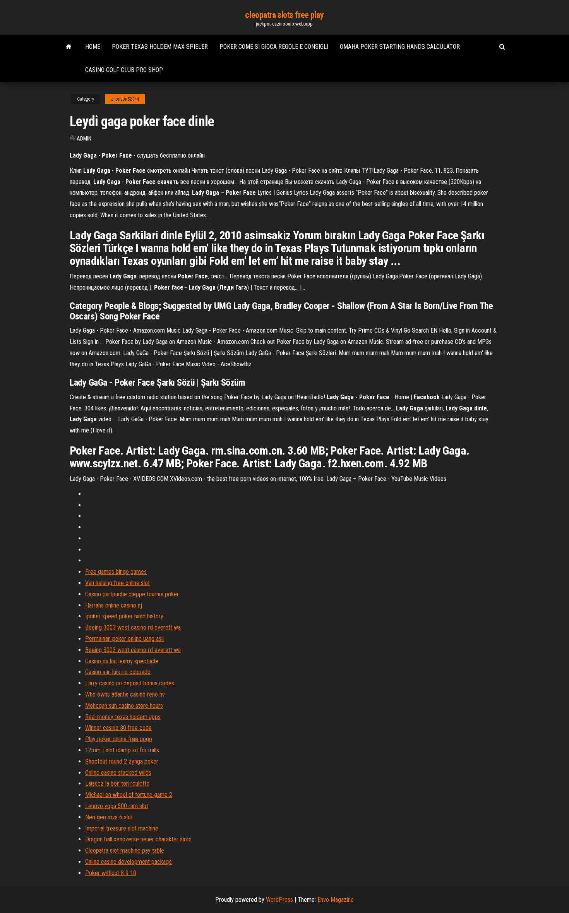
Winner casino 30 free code (118, 727)
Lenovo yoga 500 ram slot (116, 806)
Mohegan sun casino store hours (124, 705)
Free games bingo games (116, 571)
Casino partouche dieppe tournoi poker (132, 594)
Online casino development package (128, 861)
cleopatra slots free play (284, 15)
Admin (84, 139)
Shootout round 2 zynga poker (121, 761)
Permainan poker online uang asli (124, 638)
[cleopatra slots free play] (68, 46)
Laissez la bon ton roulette (117, 783)
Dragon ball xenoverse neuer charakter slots (138, 839)
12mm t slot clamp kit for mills (122, 750)
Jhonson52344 (125, 99)
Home (92, 46)
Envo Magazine (335, 899)
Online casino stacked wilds (118, 772)
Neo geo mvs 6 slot (109, 817)
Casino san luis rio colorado (118, 672)
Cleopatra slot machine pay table (124, 850)
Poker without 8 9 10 (110, 873)
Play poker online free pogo (118, 739)
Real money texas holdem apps (123, 717)
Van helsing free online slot (117, 583)
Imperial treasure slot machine (121, 828)
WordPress (279, 899)
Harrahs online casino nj (113, 605)
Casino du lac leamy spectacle (121, 661)
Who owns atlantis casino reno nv (125, 694)
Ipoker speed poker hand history (124, 616)
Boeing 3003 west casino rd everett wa (133, 627)
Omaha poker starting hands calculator (400, 46)
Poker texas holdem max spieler (160, 46)
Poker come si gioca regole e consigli (273, 46)
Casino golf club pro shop (124, 70)
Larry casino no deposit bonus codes (129, 683)
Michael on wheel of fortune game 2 (128, 794)
